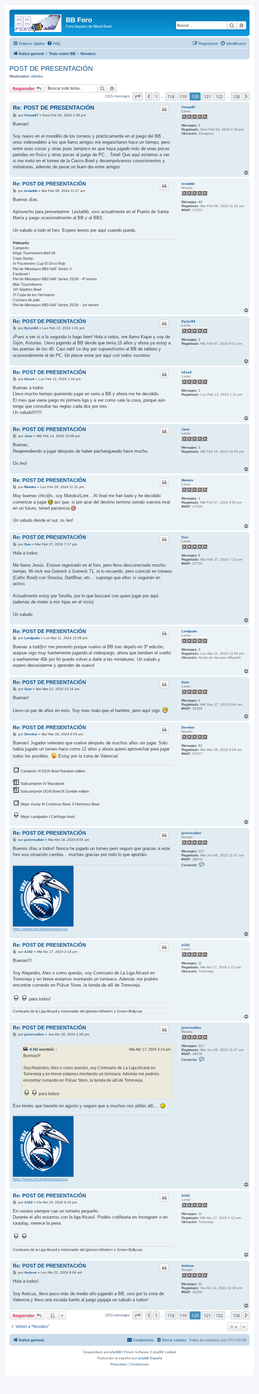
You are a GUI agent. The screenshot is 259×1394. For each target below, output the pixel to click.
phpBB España (150, 1358)
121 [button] (207, 96)
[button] (138, 96)
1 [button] (156, 96)
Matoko (187, 480)
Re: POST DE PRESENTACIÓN (53, 108)
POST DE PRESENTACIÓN (51, 68)
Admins (37, 76)
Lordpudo (189, 631)
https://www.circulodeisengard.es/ (40, 929)
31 (200, 1284)
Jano (185, 429)
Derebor (188, 727)
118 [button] (170, 96)
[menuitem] (53, 43)
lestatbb (188, 184)
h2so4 (186, 372)
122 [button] (219, 96)
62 (200, 745)
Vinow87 (188, 107)
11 (200, 963)
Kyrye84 (188, 321)
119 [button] (182, 96)
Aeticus (187, 1266)
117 (201, 851)
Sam (185, 682)
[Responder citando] (164, 109)
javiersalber (191, 833)
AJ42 (185, 945)
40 (200, 202)
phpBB (115, 1352)
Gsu (184, 537)
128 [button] (236, 96)
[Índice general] (38, 22)
